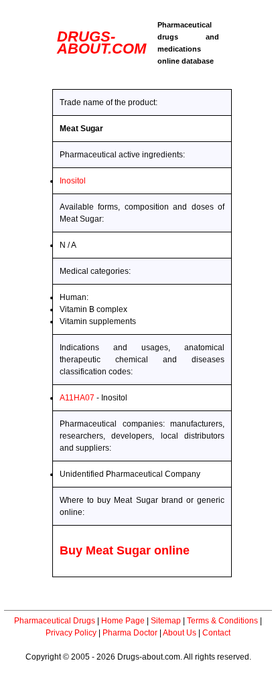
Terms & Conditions (222, 620)
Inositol (73, 180)
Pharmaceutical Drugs (54, 620)
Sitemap (166, 620)
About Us (179, 632)
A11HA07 (77, 397)
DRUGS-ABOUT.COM (101, 42)
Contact (216, 632)
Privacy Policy (71, 632)
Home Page (123, 620)
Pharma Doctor (129, 632)
